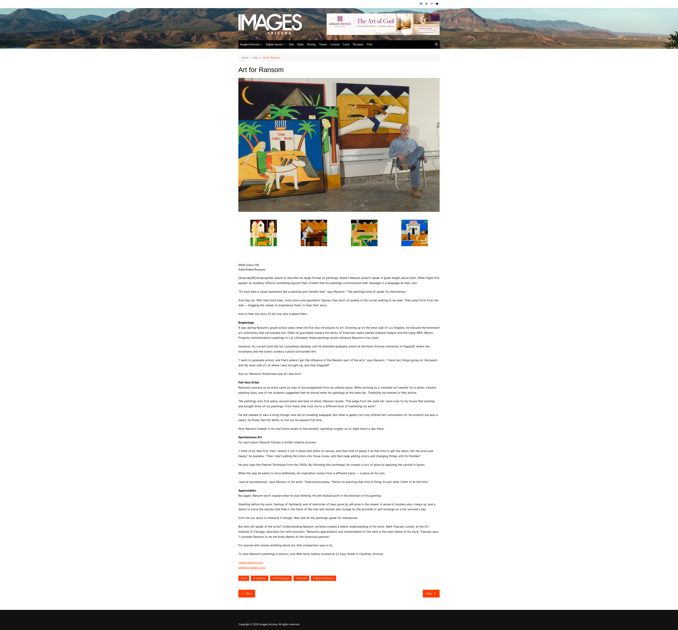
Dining (311, 44)
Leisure (335, 44)
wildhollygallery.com (252, 567)
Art (244, 578)
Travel (323, 44)
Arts (291, 44)
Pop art (302, 578)
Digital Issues (274, 44)
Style (300, 44)
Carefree (261, 578)
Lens (346, 44)
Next (429, 593)
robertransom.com (250, 562)
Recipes (358, 44)
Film (369, 44)
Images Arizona (250, 44)
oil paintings (282, 578)
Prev (249, 593)
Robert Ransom (325, 578)
